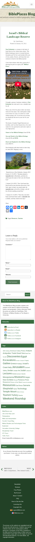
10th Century (6, 351)
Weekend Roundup (14, 398)
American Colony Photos (17, 351)
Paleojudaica (6, 416)
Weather (20, 395)
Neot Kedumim (10, 49)
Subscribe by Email (12, 327)
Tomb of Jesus (20, 392)
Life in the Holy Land (8, 413)
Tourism (20, 218)
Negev (27, 377)
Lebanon (28, 370)
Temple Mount (9, 391)
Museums (19, 377)
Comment (9, 244)
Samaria (26, 385)
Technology (22, 389)
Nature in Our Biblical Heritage (14, 132)
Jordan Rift (16, 370)
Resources (14, 218)
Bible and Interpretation (9, 418)
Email (8, 268)
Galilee (6, 363)
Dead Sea (21, 353)
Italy (10, 367)
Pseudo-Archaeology (27, 382)
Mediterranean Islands (18, 374)
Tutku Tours (5, 435)
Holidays (19, 363)
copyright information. (8, 537)
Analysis (29, 351)
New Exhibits (8, 380)
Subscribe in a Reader (13, 330)
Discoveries (13, 356)
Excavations (9, 360)
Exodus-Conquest (20, 360)
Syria (15, 389)
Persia (15, 380)
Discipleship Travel (7, 431)
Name (8, 263)
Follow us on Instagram (14, 338)
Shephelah (8, 388)
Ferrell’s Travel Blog (8, 421)
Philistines (21, 380)
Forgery (27, 360)
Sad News (19, 385)
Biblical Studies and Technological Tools (14, 423)
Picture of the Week (16, 382)
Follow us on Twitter (13, 333)
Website (8, 274)
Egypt (24, 356)
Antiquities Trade (9, 353)
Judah (23, 370)
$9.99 (16, 138)
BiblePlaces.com (7, 411)
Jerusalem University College (11, 428)
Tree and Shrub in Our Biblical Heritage (17, 136)
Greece (14, 363)
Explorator (5, 426)
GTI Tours (5, 433)
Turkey (14, 395)
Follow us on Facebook (14, 335)
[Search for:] (14, 294)
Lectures (7, 373)
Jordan (10, 370)
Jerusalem (18, 367)
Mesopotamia (8, 377)
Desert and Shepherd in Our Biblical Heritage (18, 142)
